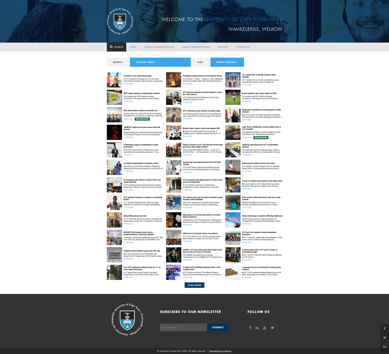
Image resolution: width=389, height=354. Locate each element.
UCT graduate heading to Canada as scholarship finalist (143, 198)
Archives (223, 47)
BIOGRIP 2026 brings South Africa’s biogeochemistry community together (139, 233)
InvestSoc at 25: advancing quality (137, 76)
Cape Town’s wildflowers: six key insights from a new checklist (261, 128)
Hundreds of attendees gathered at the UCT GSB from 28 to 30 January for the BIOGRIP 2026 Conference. (143, 238)
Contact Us (243, 47)
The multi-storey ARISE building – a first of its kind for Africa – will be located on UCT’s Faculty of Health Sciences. (202, 151)
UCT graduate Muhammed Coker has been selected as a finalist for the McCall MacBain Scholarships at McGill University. (142, 203)
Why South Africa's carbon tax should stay (141, 110)
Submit (218, 327)
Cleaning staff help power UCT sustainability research (260, 146)
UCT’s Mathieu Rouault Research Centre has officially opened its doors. (201, 98)
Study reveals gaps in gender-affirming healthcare (262, 216)
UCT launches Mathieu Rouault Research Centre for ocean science (202, 93)
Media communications (196, 47)
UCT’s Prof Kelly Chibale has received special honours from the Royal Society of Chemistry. (201, 168)
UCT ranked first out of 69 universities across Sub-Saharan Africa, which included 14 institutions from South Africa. (260, 81)
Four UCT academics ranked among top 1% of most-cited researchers (142, 268)
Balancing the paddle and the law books (258, 163)
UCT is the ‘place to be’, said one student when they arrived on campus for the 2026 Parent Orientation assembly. (201, 237)
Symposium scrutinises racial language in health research (261, 111)
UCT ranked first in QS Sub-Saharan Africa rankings (259, 76)
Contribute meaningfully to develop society (141, 163)
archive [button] (117, 62)
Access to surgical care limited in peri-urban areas (262, 181)
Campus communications (159, 47)
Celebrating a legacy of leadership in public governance (141, 146)
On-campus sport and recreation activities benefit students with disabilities (203, 198)
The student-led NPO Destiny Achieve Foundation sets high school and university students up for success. (141, 97)
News (133, 47)
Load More (194, 285)
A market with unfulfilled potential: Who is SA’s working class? (201, 268)
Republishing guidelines (220, 351)
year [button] (200, 62)
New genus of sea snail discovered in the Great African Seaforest (201, 216)
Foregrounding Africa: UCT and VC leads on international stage (259, 251)
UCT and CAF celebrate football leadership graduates (259, 233)
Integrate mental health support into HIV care (142, 251)
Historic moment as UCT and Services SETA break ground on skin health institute (203, 146)
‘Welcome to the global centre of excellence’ (200, 233)
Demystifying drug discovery (135, 216)
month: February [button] (226, 62)
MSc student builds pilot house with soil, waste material (261, 198)
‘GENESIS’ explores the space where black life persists (142, 128)
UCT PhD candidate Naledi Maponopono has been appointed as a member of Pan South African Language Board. (261, 273)
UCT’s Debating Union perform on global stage (201, 111)
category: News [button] (145, 62)
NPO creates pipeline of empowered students (142, 93)
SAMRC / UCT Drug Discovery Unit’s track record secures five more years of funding (202, 251)
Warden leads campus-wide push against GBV (201, 128)
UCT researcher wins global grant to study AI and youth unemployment (202, 181)
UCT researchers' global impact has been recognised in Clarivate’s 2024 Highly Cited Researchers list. (141, 273)
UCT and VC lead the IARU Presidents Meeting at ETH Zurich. (262, 256)
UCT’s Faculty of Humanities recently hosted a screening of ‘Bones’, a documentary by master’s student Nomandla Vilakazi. (143, 186)
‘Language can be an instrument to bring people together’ (261, 268)
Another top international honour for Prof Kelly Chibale (202, 163)
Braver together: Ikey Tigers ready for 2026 (259, 93)
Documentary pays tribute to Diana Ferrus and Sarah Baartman (142, 181)
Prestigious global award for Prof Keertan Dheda (202, 76)
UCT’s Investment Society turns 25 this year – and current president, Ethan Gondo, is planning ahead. (143, 80)
